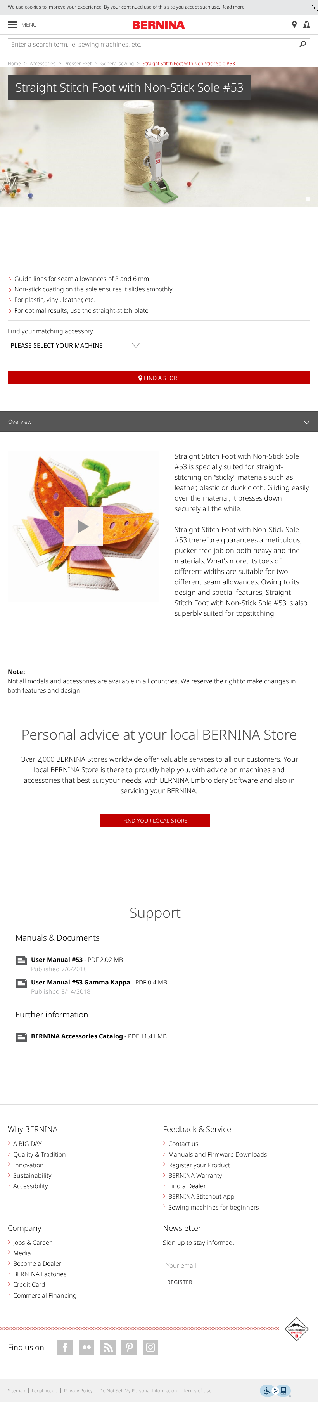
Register (179, 1282)
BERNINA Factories (40, 1274)
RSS (108, 1347)
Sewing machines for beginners (213, 1207)
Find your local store (155, 820)
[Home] (159, 25)
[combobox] (75, 345)
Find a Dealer (187, 1186)
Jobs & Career (32, 1242)
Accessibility (30, 1186)
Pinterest (129, 1347)
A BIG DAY (27, 1143)
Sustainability (32, 1175)
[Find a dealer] (294, 24)
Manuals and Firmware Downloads (217, 1154)
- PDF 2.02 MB (77, 959)
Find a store (162, 377)
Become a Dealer (37, 1263)
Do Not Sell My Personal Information (138, 1390)
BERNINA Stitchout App (201, 1196)
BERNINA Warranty (195, 1175)
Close (314, 8)
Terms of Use (197, 1390)
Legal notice (44, 1390)
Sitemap (16, 1390)
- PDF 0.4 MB (99, 982)
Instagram (150, 1347)
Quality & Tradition (39, 1154)
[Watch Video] (83, 526)
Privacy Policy (78, 1390)
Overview (19, 421)
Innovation (28, 1165)
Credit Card (29, 1284)
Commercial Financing (45, 1295)
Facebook (65, 1347)
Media (22, 1253)
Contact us (183, 1143)
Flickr (86, 1347)
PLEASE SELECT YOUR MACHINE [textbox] (56, 345)
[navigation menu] (12, 24)
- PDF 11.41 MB (99, 1036)
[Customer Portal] (306, 24)
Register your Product (199, 1165)
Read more (233, 6)
